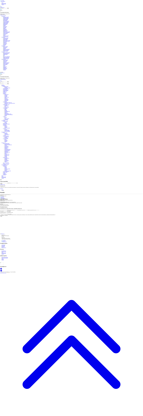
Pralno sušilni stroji (7, 134)
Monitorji (4, 93)
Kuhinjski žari (6, 147)
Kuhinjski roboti (7, 146)
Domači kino (4, 124)
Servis (2, 2)
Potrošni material (7, 107)
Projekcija (4, 128)
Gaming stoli (6, 119)
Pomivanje (4, 135)
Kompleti (6, 110)
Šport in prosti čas (4, 247)
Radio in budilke (5, 123)
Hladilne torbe (5, 174)
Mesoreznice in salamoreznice (8, 144)
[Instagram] (1, 271)
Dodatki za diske (7, 97)
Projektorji (6, 129)
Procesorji (6, 95)
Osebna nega (4, 166)
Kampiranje (4, 173)
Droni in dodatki (5, 172)
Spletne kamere (6, 113)
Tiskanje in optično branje (6, 104)
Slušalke (6, 112)
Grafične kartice (7, 99)
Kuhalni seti (6, 140)
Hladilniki (6, 137)
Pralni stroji (6, 133)
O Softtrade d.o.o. (4, 250)
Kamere (6, 126)
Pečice (5, 139)
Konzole (6, 117)
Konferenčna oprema (7, 111)
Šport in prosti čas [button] (4, 59)
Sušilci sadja (6, 152)
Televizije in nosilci (5, 121)
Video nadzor (4, 125)
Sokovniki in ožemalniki (8, 149)
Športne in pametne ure (6, 171)
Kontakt (3, 4)
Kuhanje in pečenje (5, 138)
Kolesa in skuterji (5, 165)
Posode (5, 153)
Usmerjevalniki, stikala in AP (8, 102)
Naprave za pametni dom (6, 163)
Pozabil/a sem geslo (2, 184)
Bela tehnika (3, 246)
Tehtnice (6, 170)
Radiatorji (6, 159)
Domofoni (6, 127)
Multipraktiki (6, 151)
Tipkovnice (6, 108)
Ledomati (6, 154)
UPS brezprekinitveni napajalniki (9, 114)
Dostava (3, 259)
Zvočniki (6, 115)
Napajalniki (6, 98)
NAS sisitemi (4, 92)
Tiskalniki (6, 105)
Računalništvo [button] (3, 16)
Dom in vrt (3, 142)
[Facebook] (1, 269)
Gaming (4, 116)
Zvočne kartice (6, 100)
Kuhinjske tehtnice (7, 155)
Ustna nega (6, 169)
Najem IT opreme (4, 3)
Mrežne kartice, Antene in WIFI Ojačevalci (10, 103)
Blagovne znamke (4, 251)
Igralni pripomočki (7, 118)
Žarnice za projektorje (7, 131)
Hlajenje (6, 101)
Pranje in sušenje (5, 132)
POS (5, 106)
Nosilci (5, 122)
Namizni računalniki (5, 88)
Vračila (2, 258)
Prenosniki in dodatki (5, 86)
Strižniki (6, 167)
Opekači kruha (6, 148)
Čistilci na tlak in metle (6, 164)
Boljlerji (6, 161)
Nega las (6, 168)
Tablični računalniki (5, 90)
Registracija (1, 188)
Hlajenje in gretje (5, 157)
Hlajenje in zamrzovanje (6, 136)
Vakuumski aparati (7, 150)
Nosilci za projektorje (7, 130)
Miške (5, 109)
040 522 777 (2, 197)
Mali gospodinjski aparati (6, 143)
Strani (2, 175)
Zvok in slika (3, 120)
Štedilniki (6, 141)
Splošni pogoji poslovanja (5, 257)
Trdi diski (6, 96)
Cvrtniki (6, 145)
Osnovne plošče (7, 94)
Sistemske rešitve (4, 177)
